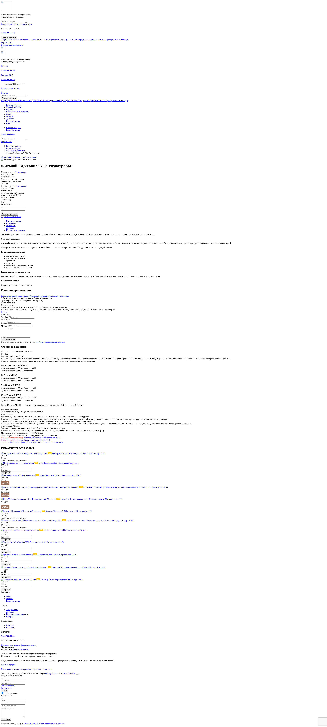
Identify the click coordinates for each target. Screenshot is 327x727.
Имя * (3, 314)
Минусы (4, 326)
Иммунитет (64, 296)
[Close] (2, 678)
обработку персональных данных (50, 342)
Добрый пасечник (20, 649)
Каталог (4, 66)
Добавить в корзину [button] (9, 214)
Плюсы (4, 323)
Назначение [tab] (11, 223)
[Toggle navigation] (2, 91)
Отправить (6, 719)
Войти (4, 312)
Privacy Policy (51, 673)
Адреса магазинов (28, 645)
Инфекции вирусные (49, 296)
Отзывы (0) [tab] (11, 225)
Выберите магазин (9, 37)
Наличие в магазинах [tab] (15, 230)
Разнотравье (20, 172)
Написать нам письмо (10, 645)
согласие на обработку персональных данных (45, 724)
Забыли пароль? (8, 686)
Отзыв (4, 337)
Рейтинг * (5, 320)
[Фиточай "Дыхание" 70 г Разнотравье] (18, 157)
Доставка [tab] (10, 228)
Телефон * (5, 317)
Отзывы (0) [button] (6, 200)
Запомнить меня (11, 693)
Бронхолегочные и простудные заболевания (20, 296)
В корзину (6, 473)
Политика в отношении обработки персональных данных (26, 669)
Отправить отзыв (8, 339)
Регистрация (6, 688)
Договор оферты (8, 665)
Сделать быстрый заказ (11, 217)
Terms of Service (68, 673)
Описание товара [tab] (13, 221)
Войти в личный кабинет (12, 45)
